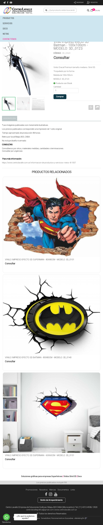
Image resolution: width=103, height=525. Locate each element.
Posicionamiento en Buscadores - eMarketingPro (67, 518)
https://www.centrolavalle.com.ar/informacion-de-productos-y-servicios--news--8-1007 (39, 163)
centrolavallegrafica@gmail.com (40, 510)
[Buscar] (46, 10)
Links (73, 490)
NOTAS (6, 34)
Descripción (9, 118)
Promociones (32, 490)
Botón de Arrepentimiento (52, 500)
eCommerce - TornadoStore (41, 518)
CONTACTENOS (9, 39)
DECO (5, 28)
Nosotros (43, 490)
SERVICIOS (8, 23)
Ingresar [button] (80, 2)
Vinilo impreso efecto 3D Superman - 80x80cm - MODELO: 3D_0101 (39, 259)
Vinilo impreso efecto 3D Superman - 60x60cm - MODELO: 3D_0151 (39, 455)
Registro (94, 2)
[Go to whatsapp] (6, 517)
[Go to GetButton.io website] (6, 522)
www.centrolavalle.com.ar (66, 510)
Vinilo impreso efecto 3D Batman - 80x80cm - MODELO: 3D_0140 (38, 357)
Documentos (63, 490)
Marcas (52, 490)
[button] (4, 3)
